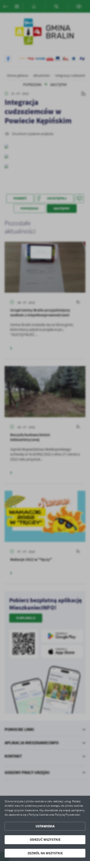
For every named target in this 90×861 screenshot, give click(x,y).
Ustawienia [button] (45, 826)
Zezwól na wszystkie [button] (45, 853)
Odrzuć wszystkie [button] (45, 839)
